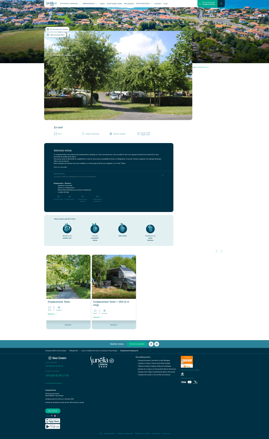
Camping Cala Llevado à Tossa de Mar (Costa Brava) (154, 375)
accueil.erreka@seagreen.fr (53, 383)
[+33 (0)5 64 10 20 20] (200, 3)
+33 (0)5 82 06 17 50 (57, 375)
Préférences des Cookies (142, 433)
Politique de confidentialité (125, 433)
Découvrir (51, 314)
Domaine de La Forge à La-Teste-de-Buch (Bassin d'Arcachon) (157, 369)
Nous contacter (52, 411)
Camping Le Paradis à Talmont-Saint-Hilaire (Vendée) (154, 363)
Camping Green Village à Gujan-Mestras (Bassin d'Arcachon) (156, 372)
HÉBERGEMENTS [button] (89, 3)
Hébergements (73, 350)
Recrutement (156, 433)
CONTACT (158, 4)
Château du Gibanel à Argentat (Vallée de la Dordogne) (154, 366)
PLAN (165, 4)
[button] (221, 4)
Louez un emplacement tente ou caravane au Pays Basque (99, 350)
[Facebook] (151, 344)
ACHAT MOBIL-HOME (114, 4)
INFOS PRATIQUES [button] (143, 3)
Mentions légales (109, 433)
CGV (100, 433)
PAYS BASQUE (129, 4)
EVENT (102, 4)
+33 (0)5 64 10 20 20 (208, 4)
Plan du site (166, 433)
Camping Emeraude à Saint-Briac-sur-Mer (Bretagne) (154, 360)
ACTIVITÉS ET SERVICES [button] (69, 3)
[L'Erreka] (51, 4)
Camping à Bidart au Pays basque (55, 350)
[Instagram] (156, 344)
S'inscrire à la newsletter (136, 344)
